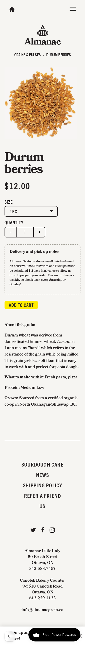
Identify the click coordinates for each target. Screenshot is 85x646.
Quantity (14, 222)
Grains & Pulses (27, 54)
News (42, 474)
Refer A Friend (42, 495)
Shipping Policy (42, 485)
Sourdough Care (42, 464)
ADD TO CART (21, 305)
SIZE (9, 202)
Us (42, 506)
